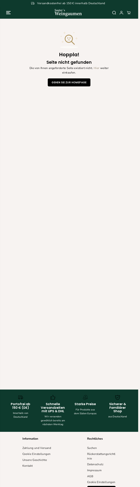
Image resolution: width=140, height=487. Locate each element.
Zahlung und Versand (36, 448)
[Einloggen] (121, 12)
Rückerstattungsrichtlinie (101, 456)
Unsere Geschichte (34, 460)
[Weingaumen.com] (68, 13)
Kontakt (27, 466)
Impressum (94, 470)
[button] (8, 13)
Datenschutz (95, 464)
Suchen (92, 448)
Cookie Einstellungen (36, 454)
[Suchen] (114, 12)
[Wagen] (128, 12)
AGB (90, 476)
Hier (97, 68)
